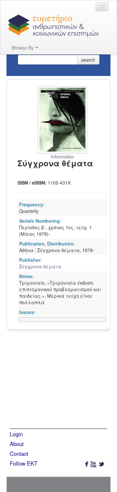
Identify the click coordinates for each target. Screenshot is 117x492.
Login (16, 434)
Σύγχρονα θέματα (40, 266)
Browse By (23, 47)
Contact (19, 453)
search (88, 59)
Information (62, 156)
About (17, 444)
